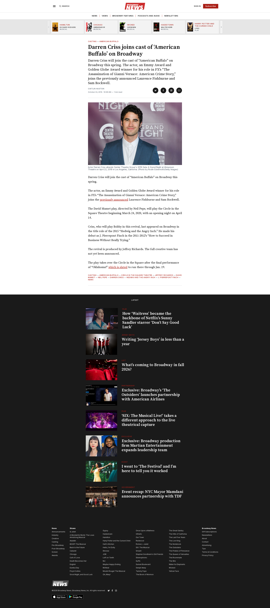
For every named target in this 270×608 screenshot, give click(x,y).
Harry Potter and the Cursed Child (116, 541)
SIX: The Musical (142, 547)
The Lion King (174, 541)
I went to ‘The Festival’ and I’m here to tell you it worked (149, 468)
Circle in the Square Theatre (136, 275)
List (124, 360)
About (204, 538)
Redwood (140, 541)
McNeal (106, 568)
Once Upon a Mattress (145, 531)
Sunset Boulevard (143, 564)
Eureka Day (74, 568)
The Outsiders (175, 547)
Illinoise (106, 551)
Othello (139, 534)
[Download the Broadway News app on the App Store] (59, 596)
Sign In (197, 6)
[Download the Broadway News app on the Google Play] (75, 596)
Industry (55, 535)
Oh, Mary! (107, 574)
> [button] (221, 27)
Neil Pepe (102, 277)
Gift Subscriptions (209, 532)
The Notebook (175, 544)
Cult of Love (75, 558)
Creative (55, 538)
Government (128, 487)
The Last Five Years (177, 537)
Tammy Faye (141, 571)
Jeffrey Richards (164, 275)
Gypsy (105, 531)
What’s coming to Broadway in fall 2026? (153, 367)
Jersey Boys (128, 335)
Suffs (138, 561)
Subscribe (210, 6)
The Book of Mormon (145, 574)
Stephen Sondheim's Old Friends (149, 554)
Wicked (172, 568)
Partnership (128, 386)
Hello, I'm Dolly (109, 547)
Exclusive (127, 436)
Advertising (206, 545)
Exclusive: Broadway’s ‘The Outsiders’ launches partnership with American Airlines (151, 395)
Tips (204, 549)
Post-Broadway (58, 549)
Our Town (140, 537)
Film (124, 309)
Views (105, 16)
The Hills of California (178, 534)
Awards (55, 555)
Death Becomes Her (78, 561)
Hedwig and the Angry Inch (141, 277)
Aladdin (73, 541)
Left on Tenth (108, 558)
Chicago (73, 554)
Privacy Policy (207, 555)
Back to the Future (77, 547)
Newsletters (171, 16)
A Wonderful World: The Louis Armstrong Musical (82, 536)
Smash (138, 551)
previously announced (114, 200)
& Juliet (73, 532)
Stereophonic (141, 558)
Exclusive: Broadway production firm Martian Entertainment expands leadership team (151, 445)
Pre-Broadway (58, 545)
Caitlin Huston (96, 89)
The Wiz (172, 561)
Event (125, 462)
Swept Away (141, 568)
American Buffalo (108, 41)
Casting (92, 41)
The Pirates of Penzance (179, 551)
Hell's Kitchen (108, 544)
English (73, 564)
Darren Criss (117, 277)
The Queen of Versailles (179, 554)
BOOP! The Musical (78, 544)
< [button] (48, 27)
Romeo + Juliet (142, 544)
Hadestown (107, 534)
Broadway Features (122, 16)
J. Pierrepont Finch (168, 277)
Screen (55, 552)
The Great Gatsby (176, 531)
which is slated (117, 267)
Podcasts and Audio (149, 16)
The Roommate (175, 558)
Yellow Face (174, 571)
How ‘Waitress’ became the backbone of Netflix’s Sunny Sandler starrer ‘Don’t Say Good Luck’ (150, 320)
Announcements (58, 532)
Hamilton (106, 537)
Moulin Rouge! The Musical (114, 571)
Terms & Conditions (210, 552)
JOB (104, 554)
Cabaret (73, 551)
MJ (104, 561)
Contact (205, 542)
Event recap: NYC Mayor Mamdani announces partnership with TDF (152, 494)
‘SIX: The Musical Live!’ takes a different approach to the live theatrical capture (149, 420)
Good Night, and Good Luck (81, 574)
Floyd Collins (75, 571)
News (94, 16)
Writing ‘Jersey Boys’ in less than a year (153, 341)
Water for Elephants (177, 564)
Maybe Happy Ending (112, 564)
